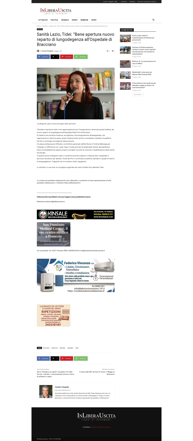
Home (39, 26)
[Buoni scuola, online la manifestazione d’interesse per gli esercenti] (125, 38)
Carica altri (137, 94)
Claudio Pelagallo (47, 51)
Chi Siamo (124, 1)
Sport (94, 20)
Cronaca (65, 20)
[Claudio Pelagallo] (38, 51)
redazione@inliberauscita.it (100, 427)
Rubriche (84, 20)
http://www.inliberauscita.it (62, 390)
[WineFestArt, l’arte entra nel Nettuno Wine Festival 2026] (125, 75)
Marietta (62, 348)
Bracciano (46, 348)
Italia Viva (55, 348)
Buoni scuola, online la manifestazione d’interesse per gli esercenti (143, 38)
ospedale (70, 348)
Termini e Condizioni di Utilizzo (146, 1)
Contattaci (132, 1)
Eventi (75, 20)
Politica (54, 20)
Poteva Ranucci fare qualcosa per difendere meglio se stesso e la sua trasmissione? (144, 85)
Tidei (76, 348)
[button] (153, 20)
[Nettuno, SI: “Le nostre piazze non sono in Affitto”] (125, 64)
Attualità (43, 20)
